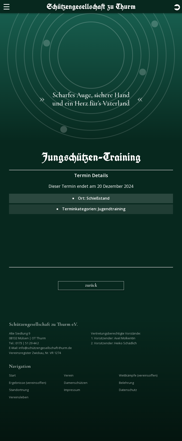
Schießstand (97, 198)
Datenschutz (128, 390)
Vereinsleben (18, 397)
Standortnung (19, 390)
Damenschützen (75, 383)
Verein (68, 375)
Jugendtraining (111, 208)
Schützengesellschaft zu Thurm (91, 6)
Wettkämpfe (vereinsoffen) (138, 375)
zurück (91, 285)
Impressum (72, 390)
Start (12, 375)
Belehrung (126, 383)
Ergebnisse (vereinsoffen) (27, 383)
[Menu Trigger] (6, 6)
